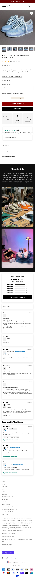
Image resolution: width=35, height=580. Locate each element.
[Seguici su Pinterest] (11, 558)
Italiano (24, 562)
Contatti (4, 491)
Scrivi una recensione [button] (17, 297)
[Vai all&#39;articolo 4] (20, 49)
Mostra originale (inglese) (11, 456)
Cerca (3, 481)
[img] (6, 313)
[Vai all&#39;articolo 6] (31, 49)
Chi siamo (4, 484)
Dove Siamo (4, 486)
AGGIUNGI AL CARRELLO (17, 103)
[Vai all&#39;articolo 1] (4, 49)
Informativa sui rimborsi (7, 511)
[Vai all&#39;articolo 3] (15, 49)
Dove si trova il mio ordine (8, 506)
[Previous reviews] (3, 134)
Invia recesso (5, 514)
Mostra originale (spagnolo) (11, 439)
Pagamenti (4, 494)
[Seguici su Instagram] (7, 558)
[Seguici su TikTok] (16, 558)
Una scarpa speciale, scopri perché (12, 76)
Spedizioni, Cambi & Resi (8, 496)
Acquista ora (17, 108)
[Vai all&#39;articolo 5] (25, 49)
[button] (17, 133)
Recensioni (4, 489)
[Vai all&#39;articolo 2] (9, 49)
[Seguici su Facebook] (2, 558)
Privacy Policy (5, 499)
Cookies (4, 501)
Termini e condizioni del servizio (9, 509)
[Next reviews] (32, 134)
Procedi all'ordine (6, 504)
